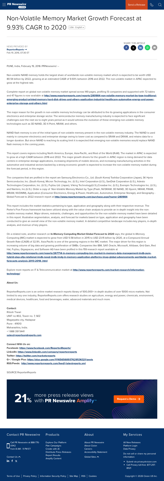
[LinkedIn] (8, 461)
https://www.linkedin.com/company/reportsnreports (47, 352)
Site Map (74, 476)
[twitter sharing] (133, 48)
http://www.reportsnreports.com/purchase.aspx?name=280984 (91, 197)
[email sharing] (154, 48)
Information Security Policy (53, 476)
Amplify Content (53, 458)
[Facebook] (12, 461)
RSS (83, 476)
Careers (88, 449)
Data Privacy (129, 449)
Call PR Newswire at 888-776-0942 (24, 444)
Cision (147, 476)
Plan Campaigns (53, 445)
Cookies (93, 476)
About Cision (90, 445)
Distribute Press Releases (58, 452)
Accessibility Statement (95, 452)
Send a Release (136, 5)
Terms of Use (13, 476)
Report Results (53, 455)
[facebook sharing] (126, 48)
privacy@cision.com (146, 461)
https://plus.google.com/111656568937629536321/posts (60, 359)
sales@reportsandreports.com (24, 335)
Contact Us (12, 457)
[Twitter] (16, 461)
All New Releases (132, 442)
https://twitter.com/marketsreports (35, 356)
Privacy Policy (30, 476)
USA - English (76, 27)
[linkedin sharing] (140, 48)
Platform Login (130, 445)
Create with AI (52, 449)
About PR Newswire (94, 442)
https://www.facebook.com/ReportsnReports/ (45, 348)
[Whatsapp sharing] (147, 48)
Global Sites (90, 457)
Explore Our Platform (56, 442)
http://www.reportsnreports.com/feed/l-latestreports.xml (53, 363)
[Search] (160, 5)
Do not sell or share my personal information (139, 455)
